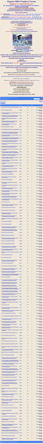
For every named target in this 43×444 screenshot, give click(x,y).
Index (6, 97)
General (8, 97)
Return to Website (3, 97)
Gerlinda (41, 110)
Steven (41, 113)
